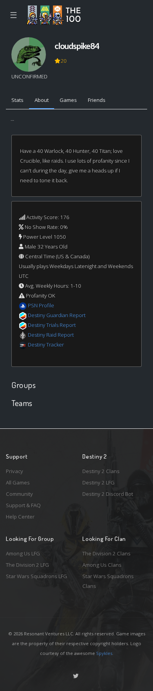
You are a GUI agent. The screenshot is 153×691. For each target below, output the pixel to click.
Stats (17, 99)
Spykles (104, 653)
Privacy (14, 471)
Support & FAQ (23, 505)
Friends (97, 99)
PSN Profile (41, 305)
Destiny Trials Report (52, 324)
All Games (18, 482)
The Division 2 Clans (106, 553)
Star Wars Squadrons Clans (108, 581)
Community (19, 493)
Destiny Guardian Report (57, 315)
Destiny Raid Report (51, 334)
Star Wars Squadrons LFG (36, 576)
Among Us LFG (23, 553)
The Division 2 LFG (27, 564)
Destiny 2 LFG (98, 482)
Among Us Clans (102, 564)
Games (68, 99)
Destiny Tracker (46, 344)
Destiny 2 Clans (101, 471)
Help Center (20, 516)
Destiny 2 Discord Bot (107, 493)
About (42, 99)
